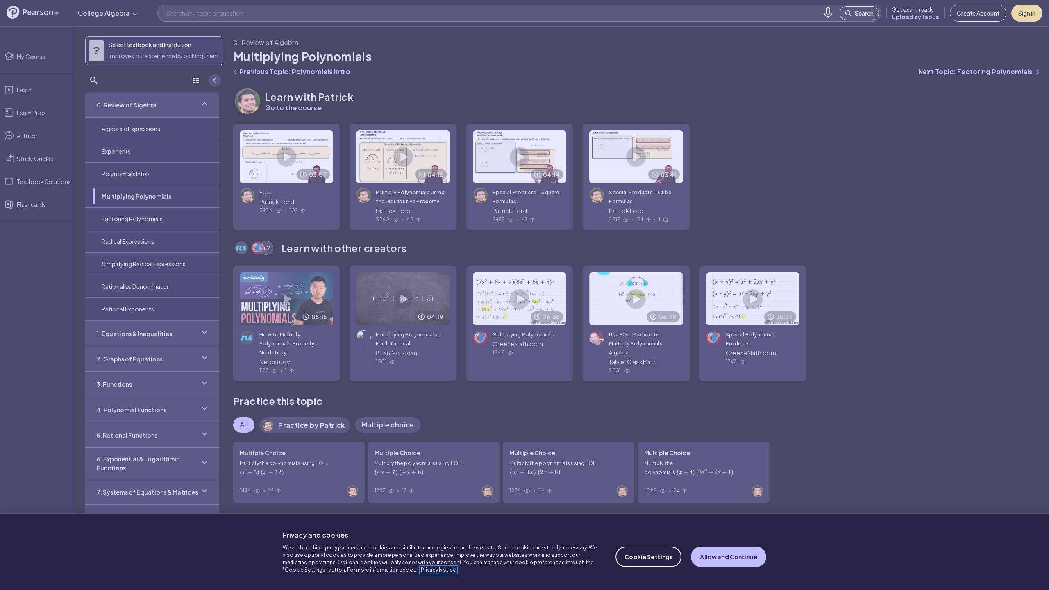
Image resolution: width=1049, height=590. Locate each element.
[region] (524, 551)
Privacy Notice (438, 570)
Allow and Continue (728, 556)
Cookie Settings (648, 556)
